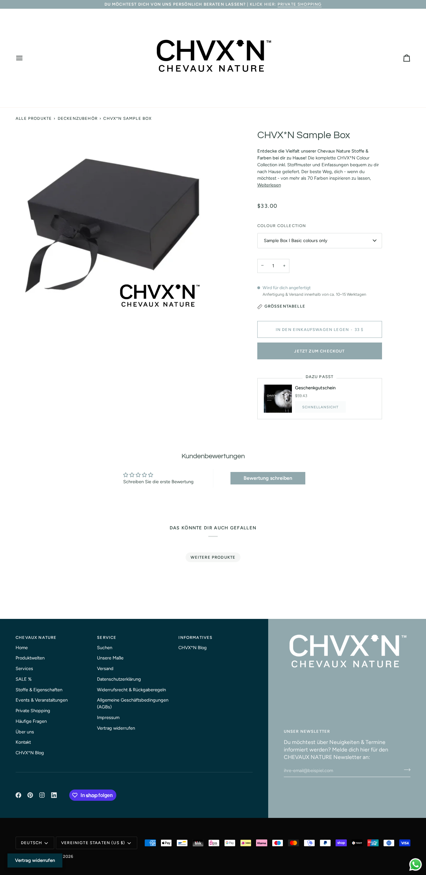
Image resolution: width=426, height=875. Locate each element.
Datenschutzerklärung (119, 679)
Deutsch (31, 842)
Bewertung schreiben (268, 478)
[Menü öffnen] (25, 58)
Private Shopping (300, 4)
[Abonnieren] (405, 770)
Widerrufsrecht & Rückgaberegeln (131, 690)
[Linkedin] (54, 795)
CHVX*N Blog (30, 753)
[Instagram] (42, 795)
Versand (105, 668)
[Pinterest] (30, 795)
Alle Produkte (34, 118)
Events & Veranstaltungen (42, 700)
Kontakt (23, 742)
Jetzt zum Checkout (319, 351)
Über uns (25, 732)
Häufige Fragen (31, 721)
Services (24, 668)
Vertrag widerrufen (116, 728)
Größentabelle (284, 306)
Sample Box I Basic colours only (295, 240)
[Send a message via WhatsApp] (415, 864)
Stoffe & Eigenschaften (39, 690)
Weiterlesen (269, 185)
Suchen (104, 647)
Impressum (108, 717)
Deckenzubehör (78, 118)
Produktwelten (30, 658)
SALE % (23, 679)
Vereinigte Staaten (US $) (93, 842)
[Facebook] (18, 795)
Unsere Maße (110, 658)
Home (22, 647)
